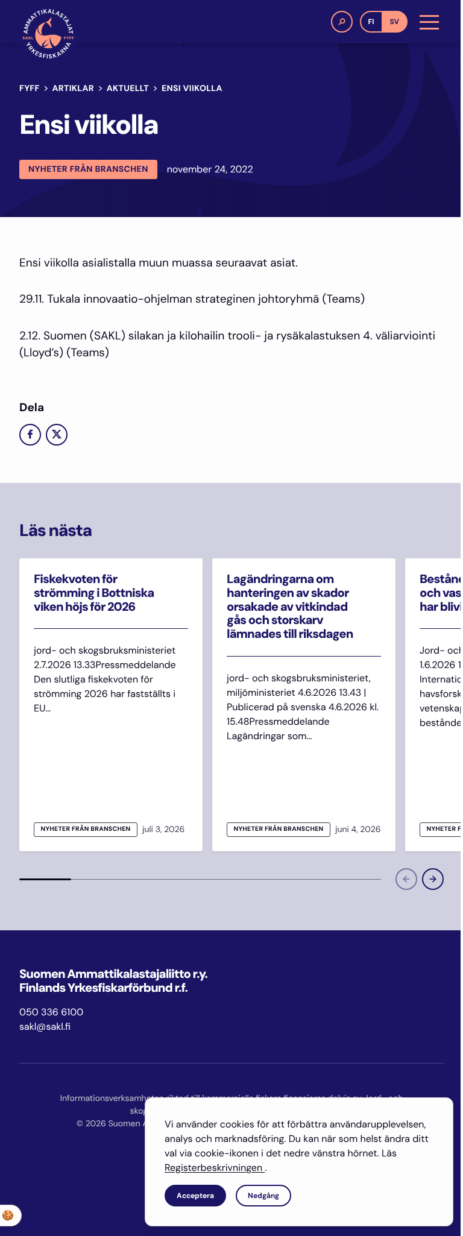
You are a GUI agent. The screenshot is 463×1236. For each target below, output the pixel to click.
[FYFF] (48, 34)
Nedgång (263, 1195)
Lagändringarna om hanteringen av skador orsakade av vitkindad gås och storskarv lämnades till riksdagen (290, 607)
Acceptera (195, 1195)
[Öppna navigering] (429, 21)
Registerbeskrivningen (215, 1167)
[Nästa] (433, 879)
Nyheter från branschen (88, 169)
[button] (342, 22)
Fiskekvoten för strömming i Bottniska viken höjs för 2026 (94, 593)
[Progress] (45, 879)
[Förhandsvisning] (406, 879)
